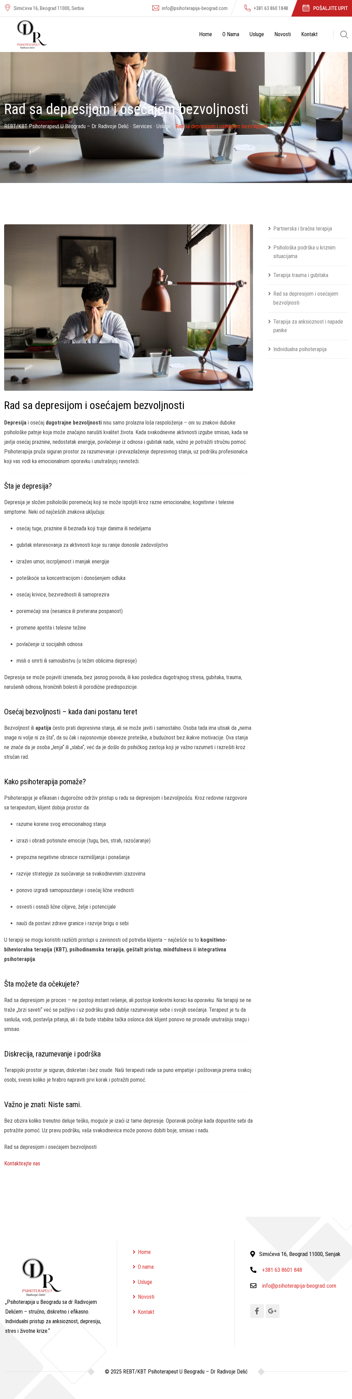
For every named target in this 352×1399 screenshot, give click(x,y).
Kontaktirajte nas (22, 1163)
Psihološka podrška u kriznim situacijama (304, 252)
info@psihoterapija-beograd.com (195, 8)
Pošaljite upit (330, 8)
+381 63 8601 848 (282, 1269)
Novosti (282, 34)
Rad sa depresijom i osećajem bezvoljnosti (305, 298)
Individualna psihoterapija (300, 349)
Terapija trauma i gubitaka (300, 275)
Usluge (257, 34)
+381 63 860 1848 (271, 8)
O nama (230, 34)
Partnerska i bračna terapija (302, 228)
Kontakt (309, 34)
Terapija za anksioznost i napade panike (308, 326)
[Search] (344, 34)
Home (205, 34)
